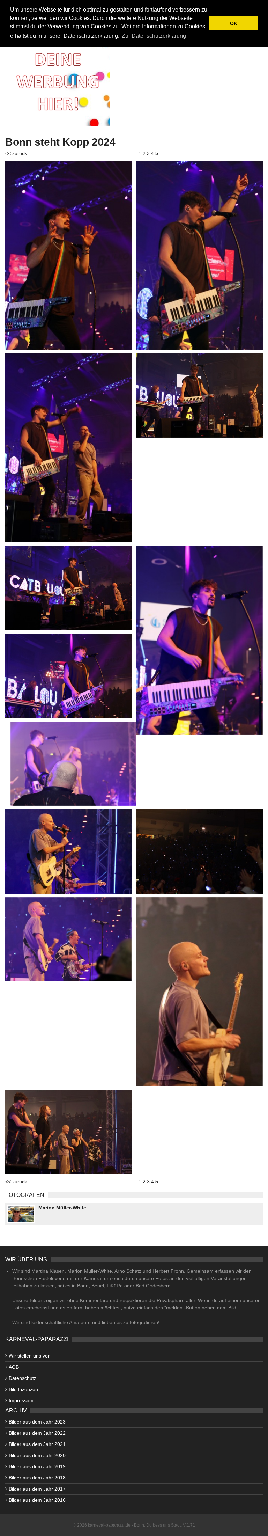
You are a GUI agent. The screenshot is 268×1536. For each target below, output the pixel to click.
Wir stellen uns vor (29, 1356)
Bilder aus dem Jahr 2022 (37, 1433)
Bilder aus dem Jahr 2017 (37, 1489)
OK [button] (233, 23)
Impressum (21, 1400)
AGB (14, 1367)
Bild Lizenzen (23, 1389)
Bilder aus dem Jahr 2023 (37, 1422)
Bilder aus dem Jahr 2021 (37, 1444)
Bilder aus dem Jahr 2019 (37, 1466)
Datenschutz (22, 1378)
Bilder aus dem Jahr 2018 (37, 1477)
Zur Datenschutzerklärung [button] (154, 36)
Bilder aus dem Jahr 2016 (37, 1500)
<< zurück (16, 153)
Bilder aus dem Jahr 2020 (37, 1455)
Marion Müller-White (62, 1207)
